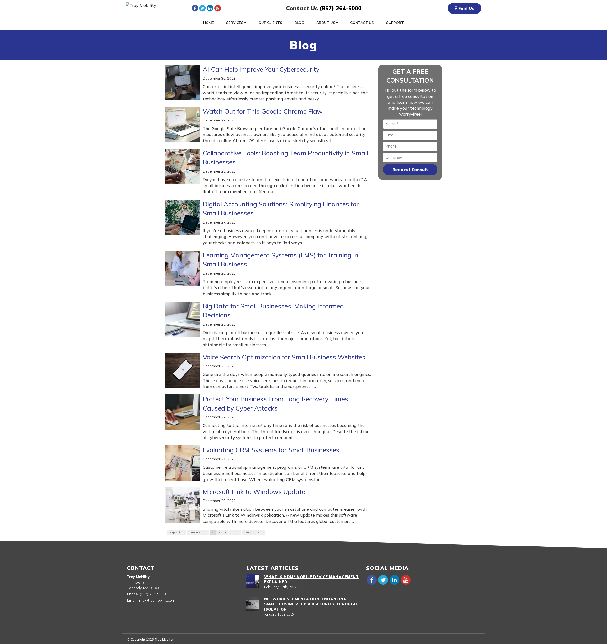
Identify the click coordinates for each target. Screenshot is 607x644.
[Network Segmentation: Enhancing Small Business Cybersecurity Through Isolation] (252, 604)
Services (235, 22)
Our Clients (270, 22)
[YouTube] (217, 8)
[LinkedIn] (210, 8)
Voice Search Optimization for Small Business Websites (284, 357)
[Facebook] (194, 8)
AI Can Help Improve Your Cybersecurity (261, 69)
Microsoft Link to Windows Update (254, 492)
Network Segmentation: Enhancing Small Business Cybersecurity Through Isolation (310, 604)
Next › (247, 532)
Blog (299, 22)
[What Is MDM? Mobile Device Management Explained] (252, 581)
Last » (258, 532)
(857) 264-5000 (340, 8)
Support (395, 22)
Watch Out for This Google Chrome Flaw (262, 111)
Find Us (465, 8)
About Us (326, 22)
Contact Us (362, 22)
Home (208, 22)
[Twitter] (202, 8)
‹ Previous (195, 532)
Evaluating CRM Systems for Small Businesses (271, 450)
